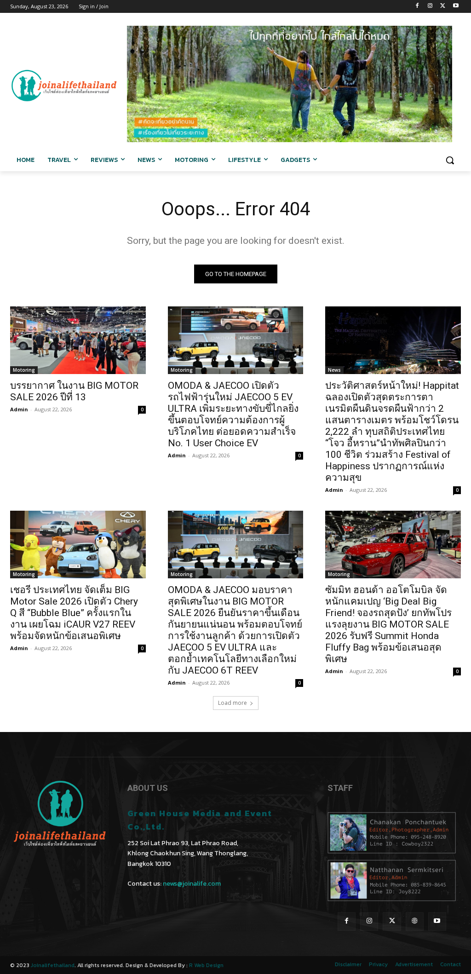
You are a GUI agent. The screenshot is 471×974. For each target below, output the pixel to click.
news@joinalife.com (192, 883)
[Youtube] (455, 6)
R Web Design (206, 965)
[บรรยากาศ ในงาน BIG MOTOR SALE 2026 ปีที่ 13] (78, 340)
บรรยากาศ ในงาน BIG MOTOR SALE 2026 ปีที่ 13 (74, 391)
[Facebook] (417, 6)
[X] (442, 6)
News (334, 370)
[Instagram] (430, 6)
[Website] (415, 921)
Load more (232, 703)
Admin (19, 409)
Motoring (24, 370)
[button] (450, 160)
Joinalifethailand (53, 965)
